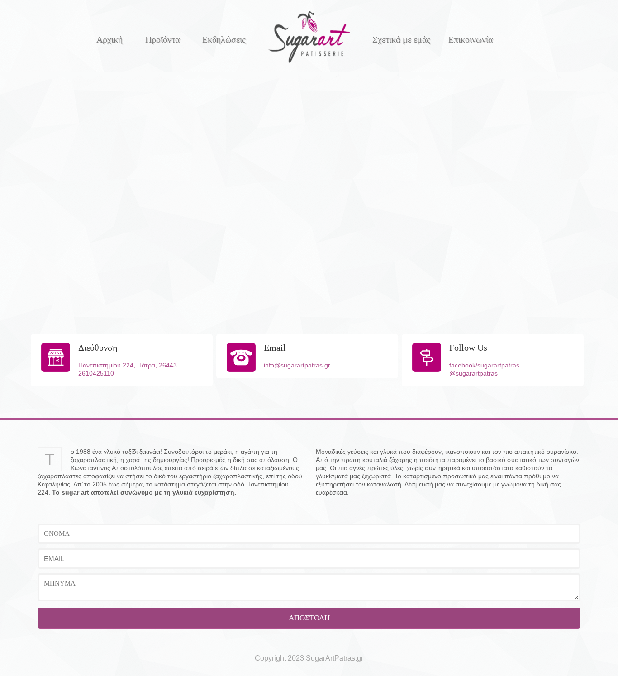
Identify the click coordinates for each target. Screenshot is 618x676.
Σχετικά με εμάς (401, 39)
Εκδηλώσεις (224, 39)
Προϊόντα (162, 39)
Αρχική (109, 39)
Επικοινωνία (470, 39)
